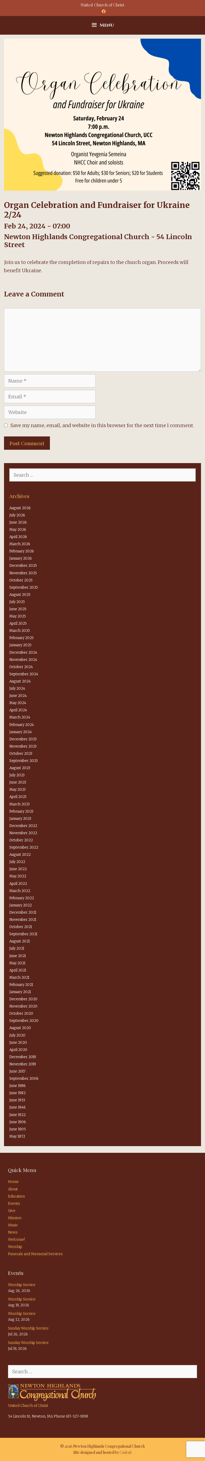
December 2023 (23, 739)
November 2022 (23, 833)
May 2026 (17, 529)
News (13, 1232)
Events (14, 1203)
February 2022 (21, 898)
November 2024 (23, 659)
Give (11, 1211)
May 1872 (17, 1136)
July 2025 (17, 602)
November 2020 (23, 1006)
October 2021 (20, 927)
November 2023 (23, 746)
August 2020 (20, 1028)
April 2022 (18, 883)
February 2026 (21, 551)
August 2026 (20, 508)
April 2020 (18, 1049)
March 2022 (19, 891)
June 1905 (17, 1129)
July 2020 (17, 1035)
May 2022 (17, 876)
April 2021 (17, 970)
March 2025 (19, 630)
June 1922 (17, 1115)
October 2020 (21, 1013)
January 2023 (20, 818)
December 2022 (23, 826)
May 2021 (17, 963)
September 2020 (23, 1020)
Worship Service (22, 1285)
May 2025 (17, 616)
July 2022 (17, 862)
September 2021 (23, 934)
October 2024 (21, 667)
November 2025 (23, 573)
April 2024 (18, 710)
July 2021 (16, 948)
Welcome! (16, 1239)
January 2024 (20, 732)
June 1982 (17, 1093)
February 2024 (21, 725)
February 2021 (21, 984)
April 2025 (18, 623)
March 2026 (19, 544)
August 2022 (20, 854)
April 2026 (18, 537)
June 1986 (17, 1085)
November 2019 (22, 1064)
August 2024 (20, 681)
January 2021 (20, 992)
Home (13, 1181)
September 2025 (23, 587)
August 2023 (19, 768)
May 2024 (17, 703)
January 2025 (20, 645)
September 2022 (23, 847)
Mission (14, 1218)
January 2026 (20, 558)
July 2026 (17, 515)
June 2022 (18, 869)
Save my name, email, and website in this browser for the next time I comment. (102, 425)
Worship (15, 1247)
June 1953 (17, 1100)
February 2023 (21, 811)
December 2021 (22, 912)
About (13, 1189)
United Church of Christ (28, 1405)
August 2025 (19, 594)
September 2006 (23, 1078)
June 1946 (17, 1107)
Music (13, 1225)
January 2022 (20, 905)
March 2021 (19, 977)
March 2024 (19, 717)
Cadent (126, 1452)
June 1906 (17, 1122)
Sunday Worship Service (28, 1328)
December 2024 (23, 652)
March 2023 (19, 804)
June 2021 (17, 956)
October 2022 (21, 840)
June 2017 (17, 1071)
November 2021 (22, 919)
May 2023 (17, 789)
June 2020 (18, 1042)
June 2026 (18, 522)
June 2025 (17, 609)
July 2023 (17, 775)
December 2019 (22, 1057)
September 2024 (23, 674)
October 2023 (20, 753)
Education (16, 1196)
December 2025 (23, 565)
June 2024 (18, 695)
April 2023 (17, 796)
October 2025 (21, 580)
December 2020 (23, 999)
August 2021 (19, 941)
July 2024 (17, 688)
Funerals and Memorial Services (35, 1254)
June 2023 (17, 782)
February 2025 (21, 638)
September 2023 (23, 760)
